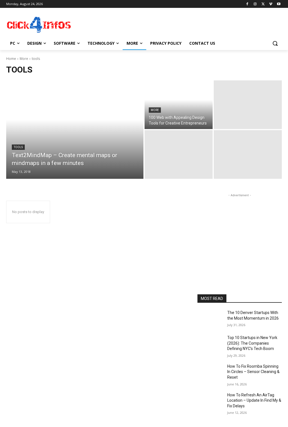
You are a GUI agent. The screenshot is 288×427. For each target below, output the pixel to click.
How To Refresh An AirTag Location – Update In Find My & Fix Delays (254, 400)
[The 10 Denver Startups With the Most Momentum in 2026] (210, 319)
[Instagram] (255, 4)
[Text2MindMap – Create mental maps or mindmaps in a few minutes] (74, 129)
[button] (275, 43)
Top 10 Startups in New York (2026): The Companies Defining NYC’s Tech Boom (252, 343)
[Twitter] (263, 4)
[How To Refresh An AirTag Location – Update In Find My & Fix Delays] (210, 401)
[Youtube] (278, 4)
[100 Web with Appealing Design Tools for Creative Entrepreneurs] (179, 104)
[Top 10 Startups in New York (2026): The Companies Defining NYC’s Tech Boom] (210, 344)
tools (18, 147)
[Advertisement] (138, 24)
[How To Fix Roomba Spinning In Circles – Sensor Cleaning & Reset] (210, 372)
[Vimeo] (270, 4)
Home (11, 58)
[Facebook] (247, 4)
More (24, 58)
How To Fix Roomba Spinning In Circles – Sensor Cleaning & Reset (253, 371)
